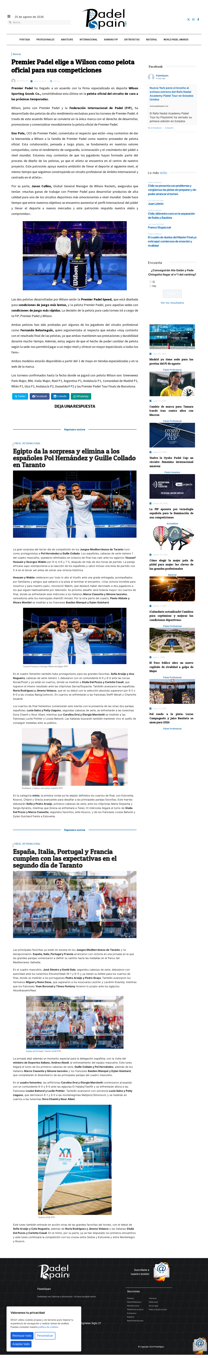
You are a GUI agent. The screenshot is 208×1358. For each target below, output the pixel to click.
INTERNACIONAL (89, 39)
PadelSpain (162, 75)
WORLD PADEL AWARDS (176, 39)
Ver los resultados (172, 302)
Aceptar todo (21, 1344)
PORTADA (25, 39)
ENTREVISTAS (132, 39)
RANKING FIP (111, 39)
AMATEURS (67, 39)
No (154, 286)
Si (153, 281)
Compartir (169, 128)
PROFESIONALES (45, 39)
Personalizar (45, 1335)
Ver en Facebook (155, 128)
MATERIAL (151, 39)
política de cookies (48, 1327)
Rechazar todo (22, 1335)
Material (17, 54)
